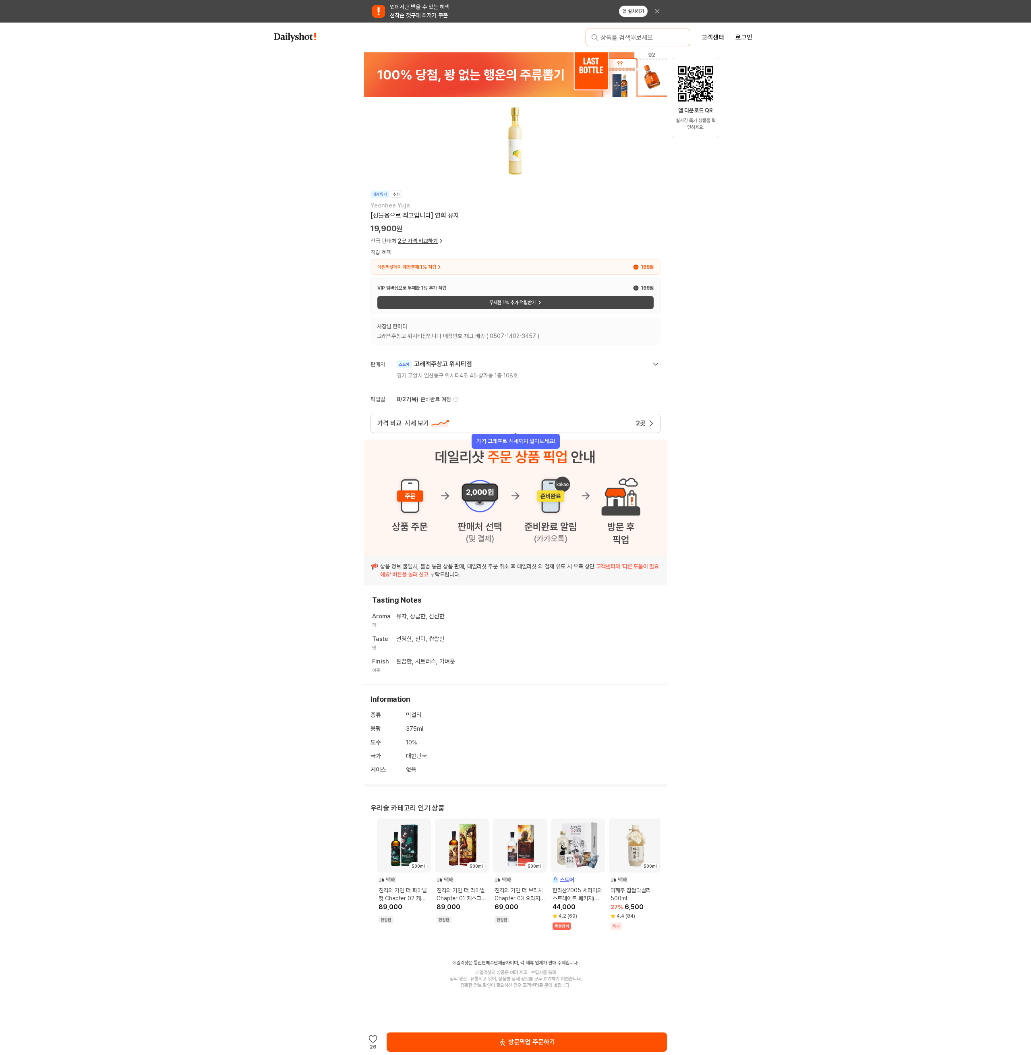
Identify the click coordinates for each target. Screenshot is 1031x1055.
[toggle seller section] (655, 364)
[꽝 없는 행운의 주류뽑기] (515, 74)
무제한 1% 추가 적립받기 (512, 302)
